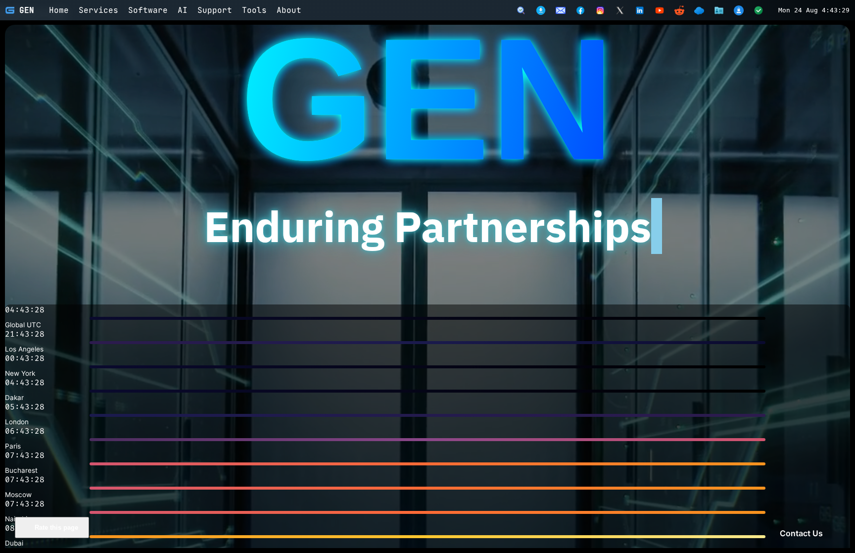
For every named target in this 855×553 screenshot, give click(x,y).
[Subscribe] (561, 10)
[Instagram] (600, 10)
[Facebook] (580, 10)
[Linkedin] (640, 10)
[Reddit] (679, 10)
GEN (26, 10)
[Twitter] (620, 10)
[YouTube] (660, 10)
